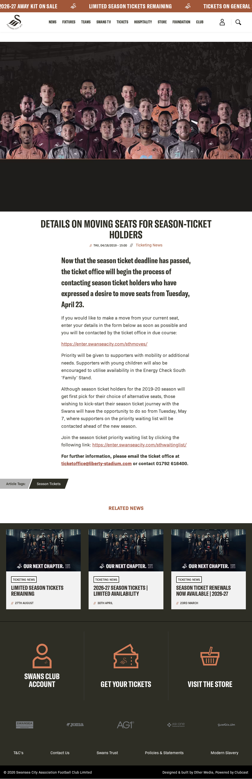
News (52, 21)
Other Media (203, 772)
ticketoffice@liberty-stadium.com (96, 463)
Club (200, 21)
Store (162, 21)
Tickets (122, 21)
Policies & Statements (164, 752)
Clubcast (241, 772)
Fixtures (68, 21)
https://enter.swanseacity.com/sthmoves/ (104, 344)
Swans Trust (107, 752)
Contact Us (59, 752)
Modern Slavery (224, 752)
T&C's (18, 752)
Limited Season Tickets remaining (116, 6)
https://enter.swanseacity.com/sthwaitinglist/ (139, 444)
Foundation (181, 21)
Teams (86, 21)
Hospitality (143, 21)
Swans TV (103, 21)
